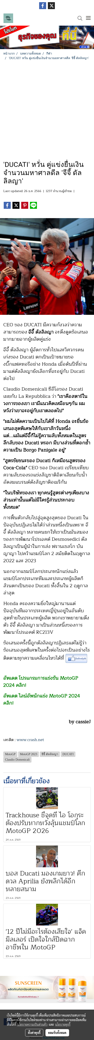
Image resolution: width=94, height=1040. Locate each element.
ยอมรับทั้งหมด (57, 1033)
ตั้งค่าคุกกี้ (34, 1033)
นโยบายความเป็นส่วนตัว (32, 1024)
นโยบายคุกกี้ (62, 1024)
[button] (78, 18)
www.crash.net (30, 739)
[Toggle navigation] (88, 18)
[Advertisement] (47, 109)
